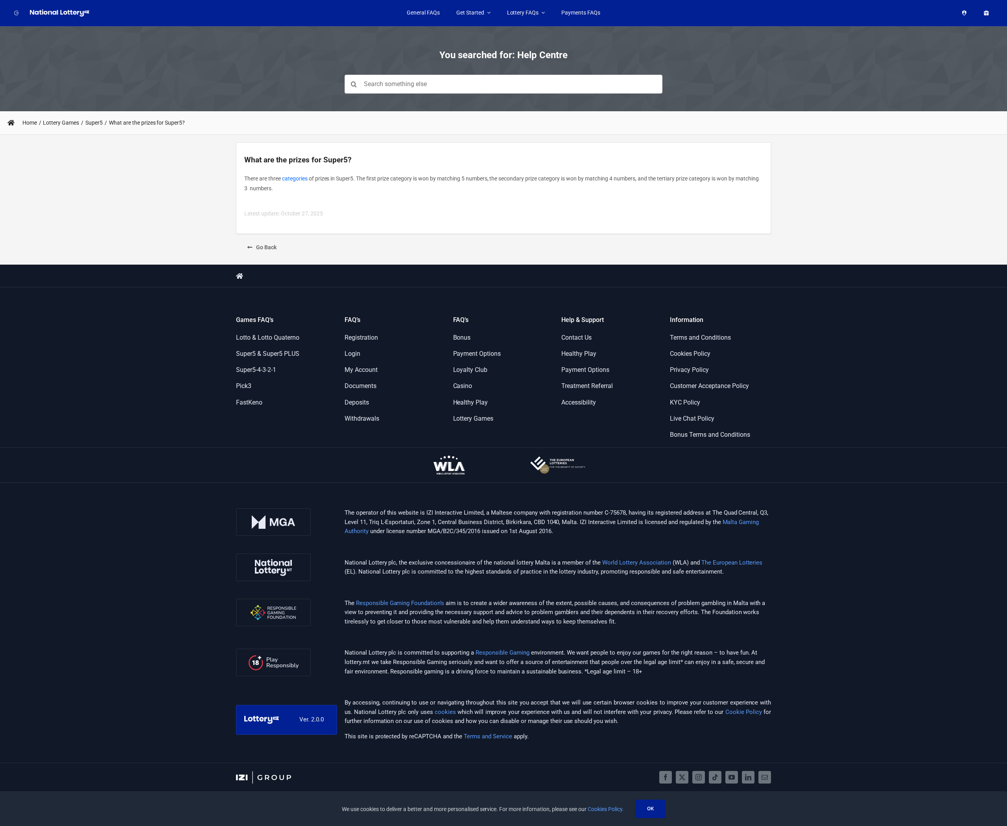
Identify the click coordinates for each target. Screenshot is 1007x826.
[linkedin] (748, 777)
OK (650, 808)
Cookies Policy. (606, 809)
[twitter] (682, 777)
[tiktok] (715, 777)
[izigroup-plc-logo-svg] (263, 774)
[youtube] (731, 777)
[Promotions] (986, 13)
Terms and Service (488, 736)
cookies (445, 712)
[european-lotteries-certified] (557, 459)
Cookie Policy (743, 712)
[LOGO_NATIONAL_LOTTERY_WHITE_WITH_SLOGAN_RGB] (60, 12)
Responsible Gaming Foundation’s (400, 603)
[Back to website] (16, 13)
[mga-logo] (273, 511)
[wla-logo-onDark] (449, 458)
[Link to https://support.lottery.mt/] (11, 123)
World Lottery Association (636, 562)
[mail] (764, 777)
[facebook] (665, 777)
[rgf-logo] (273, 601)
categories (295, 178)
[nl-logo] (273, 556)
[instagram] (698, 777)
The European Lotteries (732, 562)
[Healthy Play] (964, 13)
